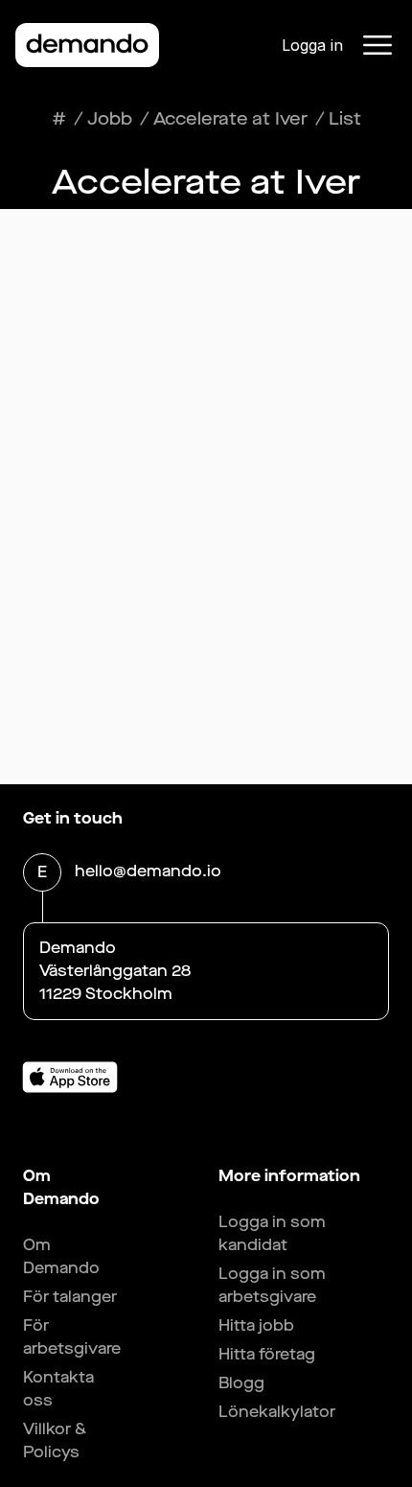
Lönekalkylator (276, 1412)
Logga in (312, 45)
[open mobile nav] (377, 45)
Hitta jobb (256, 1325)
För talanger (70, 1297)
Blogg (241, 1383)
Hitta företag (266, 1354)
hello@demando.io (148, 871)
